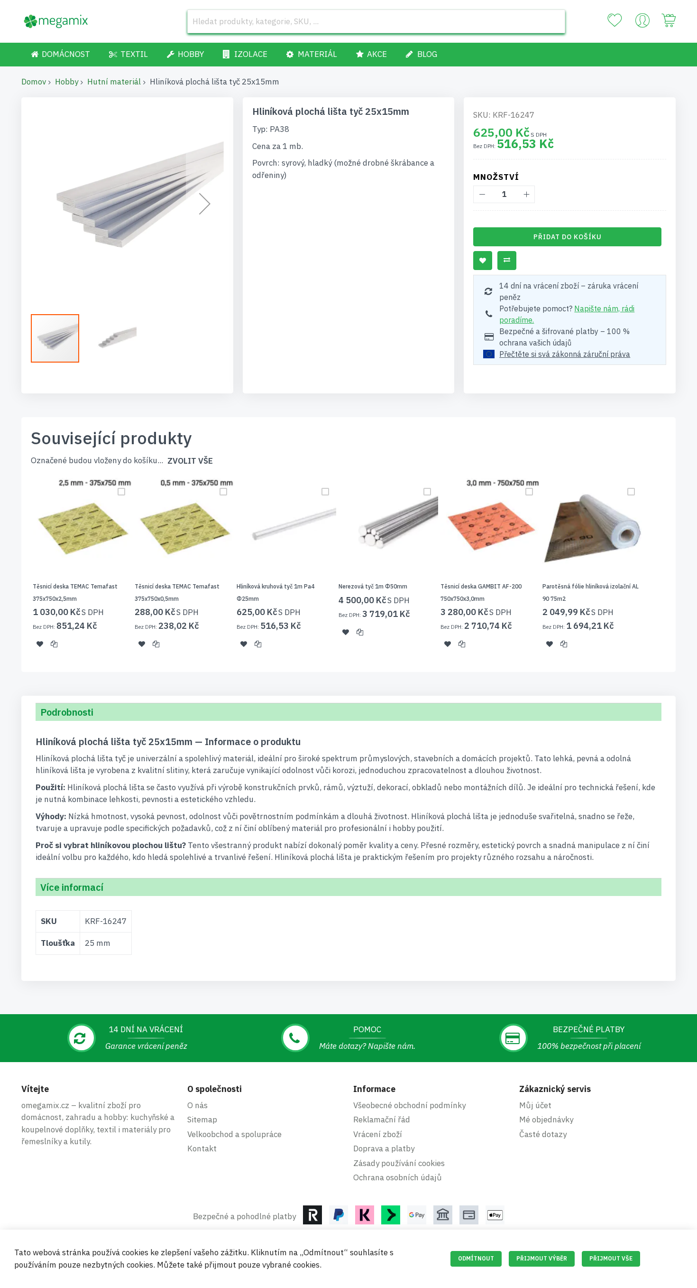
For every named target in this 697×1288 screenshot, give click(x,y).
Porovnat (506, 260)
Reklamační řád (381, 1119)
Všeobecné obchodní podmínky (409, 1105)
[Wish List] (614, 20)
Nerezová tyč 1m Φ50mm (373, 586)
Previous (18, 569)
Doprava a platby (383, 1148)
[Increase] (526, 194)
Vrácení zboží (377, 1134)
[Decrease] (482, 194)
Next (678, 569)
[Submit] (553, 21)
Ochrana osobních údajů (397, 1177)
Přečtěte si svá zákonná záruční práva (564, 354)
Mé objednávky (546, 1119)
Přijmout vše (611, 1258)
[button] (205, 203)
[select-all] (190, 461)
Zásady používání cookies (399, 1163)
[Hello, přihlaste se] (642, 23)
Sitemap (202, 1119)
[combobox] (376, 21)
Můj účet (535, 1105)
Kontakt (202, 1148)
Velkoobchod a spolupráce (234, 1134)
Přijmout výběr (541, 1258)
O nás (197, 1105)
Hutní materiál (114, 81)
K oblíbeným (482, 260)
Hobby (66, 81)
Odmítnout (476, 1258)
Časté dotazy (543, 1134)
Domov (33, 81)
